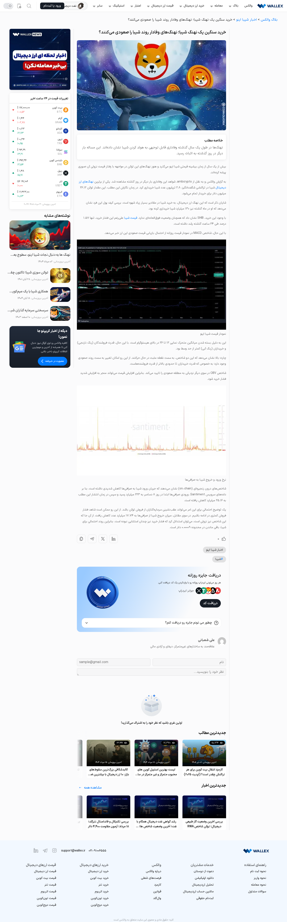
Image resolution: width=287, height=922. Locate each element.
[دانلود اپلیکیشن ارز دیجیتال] (19, 6)
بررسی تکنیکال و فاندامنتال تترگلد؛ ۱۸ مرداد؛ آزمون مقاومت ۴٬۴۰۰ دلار (108, 824)
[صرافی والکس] (270, 6)
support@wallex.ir (73, 851)
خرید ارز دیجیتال (194, 6)
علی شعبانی (206, 640)
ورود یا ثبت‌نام (52, 6)
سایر (100, 6)
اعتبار (138, 6)
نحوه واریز (260, 878)
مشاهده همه (93, 787)
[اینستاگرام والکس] (54, 850)
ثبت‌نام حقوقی (205, 898)
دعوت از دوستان (204, 871)
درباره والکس (153, 871)
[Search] (29, 6)
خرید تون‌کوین (100, 898)
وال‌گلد (157, 898)
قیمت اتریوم (48, 891)
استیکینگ (118, 6)
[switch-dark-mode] (8, 6)
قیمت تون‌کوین (46, 898)
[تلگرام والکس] (45, 850)
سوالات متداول (257, 891)
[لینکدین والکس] (36, 850)
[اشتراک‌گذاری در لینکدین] (113, 539)
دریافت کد (210, 603)
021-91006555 (97, 851)
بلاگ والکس (269, 19)
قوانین (157, 891)
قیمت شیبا (130, 218)
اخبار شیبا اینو (246, 19)
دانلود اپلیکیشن (204, 878)
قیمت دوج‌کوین (46, 905)
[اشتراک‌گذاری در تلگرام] (92, 539)
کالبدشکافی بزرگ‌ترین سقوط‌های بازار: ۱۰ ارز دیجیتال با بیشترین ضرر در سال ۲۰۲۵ (108, 772)
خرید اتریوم (102, 891)
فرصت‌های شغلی (151, 878)
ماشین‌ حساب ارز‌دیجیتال (198, 891)
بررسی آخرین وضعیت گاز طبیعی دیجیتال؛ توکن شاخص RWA (204, 824)
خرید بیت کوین (99, 878)
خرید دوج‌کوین (100, 905)
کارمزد (157, 885)
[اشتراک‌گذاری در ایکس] (103, 539)
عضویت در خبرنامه (54, 361)
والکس (248, 6)
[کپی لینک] (81, 539)
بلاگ (235, 6)
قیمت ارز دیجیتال (162, 6)
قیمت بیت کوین (46, 878)
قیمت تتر (50, 885)
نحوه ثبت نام (258, 871)
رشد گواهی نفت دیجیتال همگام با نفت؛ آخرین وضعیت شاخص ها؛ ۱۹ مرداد (156, 824)
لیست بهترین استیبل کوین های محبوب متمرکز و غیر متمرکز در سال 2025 (156, 772)
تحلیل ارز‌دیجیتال (203, 885)
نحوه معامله (258, 885)
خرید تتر (104, 885)
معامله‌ (219, 6)
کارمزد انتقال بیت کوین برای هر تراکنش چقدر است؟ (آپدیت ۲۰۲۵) (204, 772)
